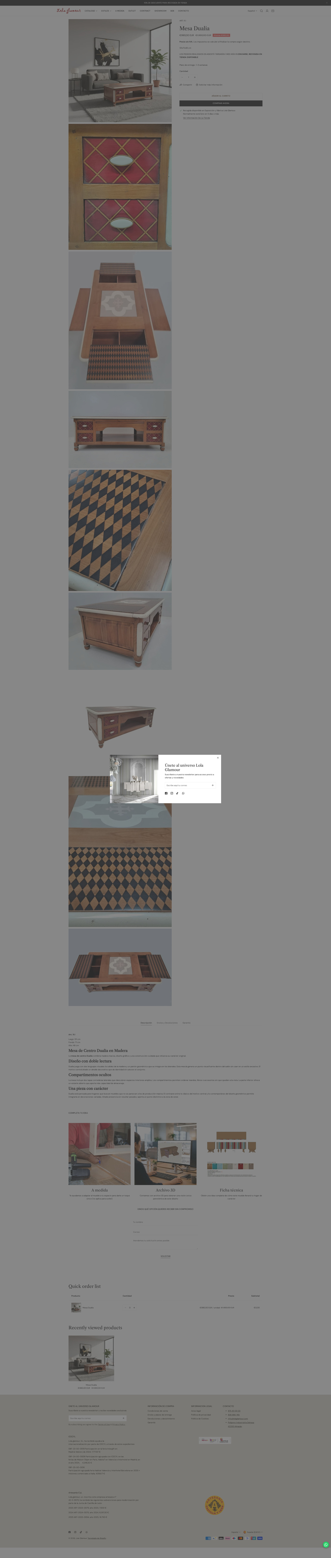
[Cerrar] (218, 758)
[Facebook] (166, 793)
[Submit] (212, 785)
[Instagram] (172, 793)
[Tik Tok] (177, 793)
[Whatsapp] (183, 793)
